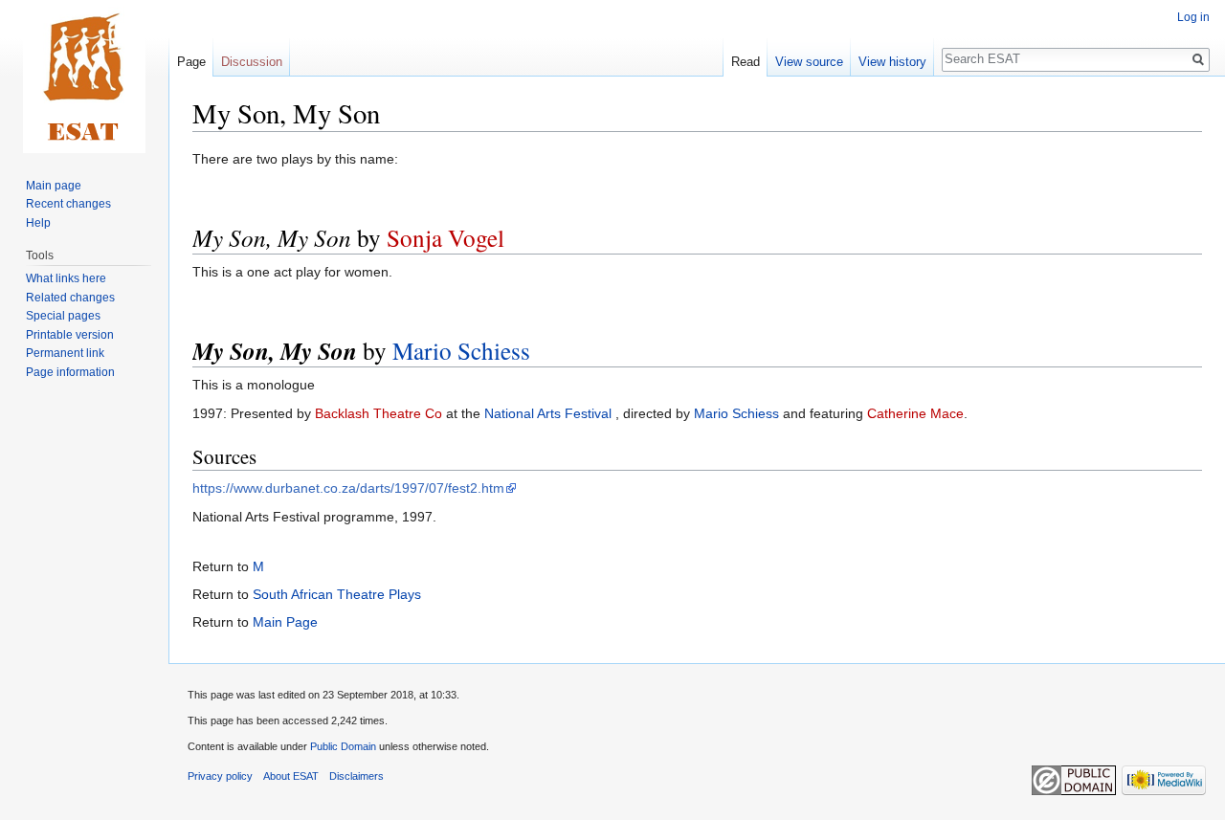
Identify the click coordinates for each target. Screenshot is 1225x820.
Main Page (285, 622)
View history (892, 62)
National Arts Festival (548, 413)
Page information (70, 372)
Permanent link (65, 353)
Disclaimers (356, 776)
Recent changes (68, 204)
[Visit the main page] (84, 76)
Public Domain (343, 746)
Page (191, 62)
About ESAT (291, 776)
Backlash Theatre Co (378, 413)
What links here (66, 278)
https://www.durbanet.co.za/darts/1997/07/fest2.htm (348, 488)
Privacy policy (220, 776)
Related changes (70, 297)
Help (38, 223)
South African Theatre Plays (337, 594)
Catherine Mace (915, 413)
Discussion (251, 62)
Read (745, 62)
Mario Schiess (461, 350)
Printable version (70, 335)
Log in (1193, 17)
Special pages (63, 315)
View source (809, 62)
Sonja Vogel (445, 237)
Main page (53, 185)
